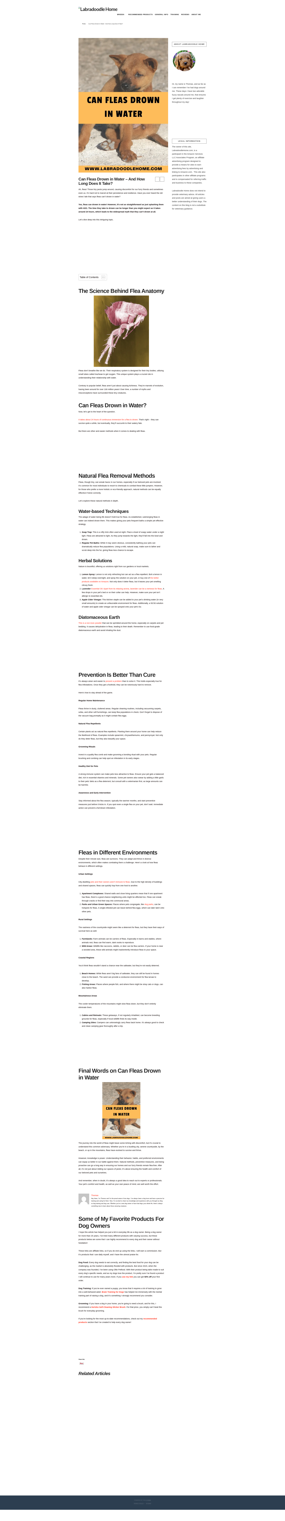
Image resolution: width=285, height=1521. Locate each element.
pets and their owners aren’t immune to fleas (110, 882)
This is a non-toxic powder (90, 623)
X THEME (148, 1500)
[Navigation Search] (204, 16)
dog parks (149, 904)
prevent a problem (114, 681)
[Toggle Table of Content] (102, 277)
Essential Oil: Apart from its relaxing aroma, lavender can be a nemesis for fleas (126, 589)
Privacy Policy (139, 1503)
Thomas (94, 1195)
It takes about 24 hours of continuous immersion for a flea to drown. (108, 420)
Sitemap (148, 1503)
